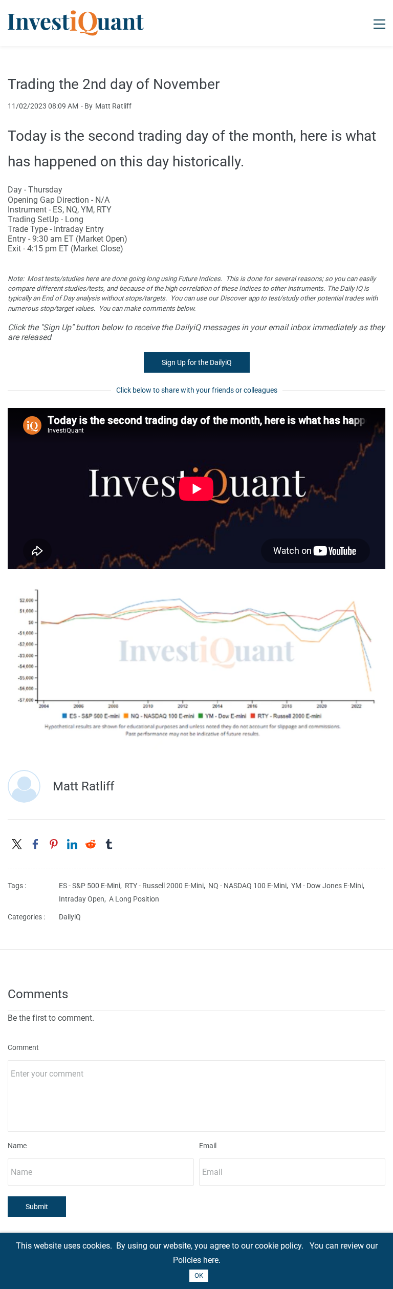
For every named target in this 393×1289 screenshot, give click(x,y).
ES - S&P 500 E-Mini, (92, 886)
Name (17, 1146)
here (211, 1260)
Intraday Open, (84, 899)
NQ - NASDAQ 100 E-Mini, (249, 886)
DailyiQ (70, 917)
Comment (23, 1047)
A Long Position (134, 899)
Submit (37, 1206)
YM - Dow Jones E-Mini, (329, 886)
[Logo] (76, 23)
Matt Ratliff (113, 106)
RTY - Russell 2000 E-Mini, (166, 886)
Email (207, 1146)
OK (198, 1275)
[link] (196, 586)
